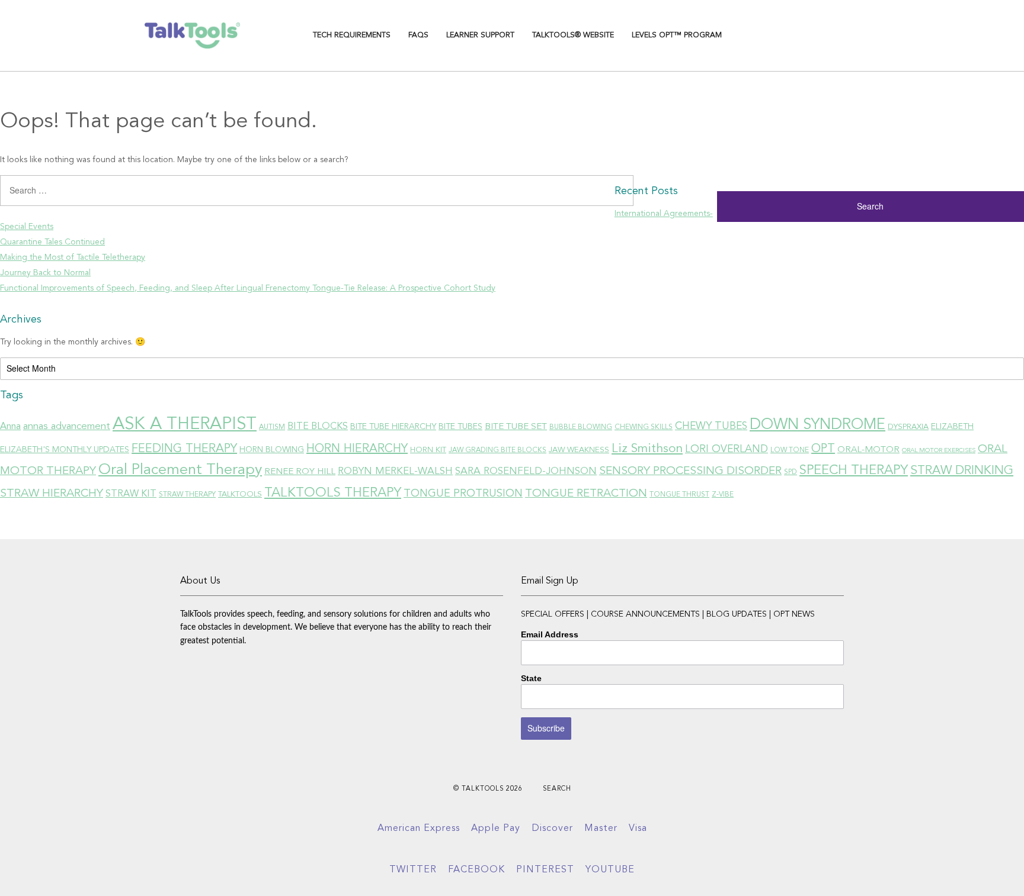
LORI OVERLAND (726, 449)
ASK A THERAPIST (185, 424)
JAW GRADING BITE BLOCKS (497, 450)
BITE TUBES (460, 427)
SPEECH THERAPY (853, 470)
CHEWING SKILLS (644, 427)
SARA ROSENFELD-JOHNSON (526, 471)
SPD (790, 472)
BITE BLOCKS (317, 426)
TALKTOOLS (240, 494)
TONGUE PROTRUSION (463, 493)
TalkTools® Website (573, 35)
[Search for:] (307, 194)
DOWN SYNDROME (817, 425)
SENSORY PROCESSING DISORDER (690, 471)
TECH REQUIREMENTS (352, 35)
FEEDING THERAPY (184, 449)
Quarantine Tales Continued (52, 242)
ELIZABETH (952, 427)
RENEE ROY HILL (299, 471)
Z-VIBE (723, 494)
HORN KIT (428, 450)
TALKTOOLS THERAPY (332, 492)
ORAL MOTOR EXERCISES (938, 450)
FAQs (418, 35)
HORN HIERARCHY (357, 449)
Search (557, 789)
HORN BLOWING (271, 450)
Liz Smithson (647, 449)
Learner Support (480, 35)
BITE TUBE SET (516, 426)
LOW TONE (789, 450)
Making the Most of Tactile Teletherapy (72, 257)
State (531, 678)
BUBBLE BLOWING (580, 427)
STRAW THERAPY (187, 494)
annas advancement (66, 426)
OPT (823, 449)
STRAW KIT (130, 494)
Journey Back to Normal (45, 273)
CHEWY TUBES (711, 426)
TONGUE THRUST (679, 494)
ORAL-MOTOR (868, 450)
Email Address (549, 634)
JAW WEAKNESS (579, 450)
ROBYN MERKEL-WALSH (395, 471)
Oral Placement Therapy (180, 470)
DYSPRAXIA (908, 427)
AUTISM (272, 427)
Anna (10, 426)
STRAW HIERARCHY (51, 493)
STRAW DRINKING (961, 471)
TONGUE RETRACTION (586, 493)
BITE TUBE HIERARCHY (393, 427)
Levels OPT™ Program (677, 35)
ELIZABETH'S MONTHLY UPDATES (64, 450)
